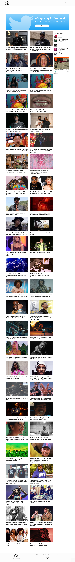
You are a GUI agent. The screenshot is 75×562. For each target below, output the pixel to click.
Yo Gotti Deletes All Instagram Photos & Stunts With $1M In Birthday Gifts (16, 48)
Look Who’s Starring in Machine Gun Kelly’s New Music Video (16, 90)
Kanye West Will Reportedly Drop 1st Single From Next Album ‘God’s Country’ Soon (16, 70)
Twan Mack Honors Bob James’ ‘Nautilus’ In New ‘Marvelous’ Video (16, 171)
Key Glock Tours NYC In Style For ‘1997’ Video (17, 398)
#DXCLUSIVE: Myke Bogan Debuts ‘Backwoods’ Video (15, 459)
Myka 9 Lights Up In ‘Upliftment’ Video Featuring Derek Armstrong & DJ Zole (17, 150)
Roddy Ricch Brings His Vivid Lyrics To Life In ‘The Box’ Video (16, 338)
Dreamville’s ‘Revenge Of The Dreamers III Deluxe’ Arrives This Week (15, 503)
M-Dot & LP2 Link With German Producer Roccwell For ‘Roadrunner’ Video (16, 275)
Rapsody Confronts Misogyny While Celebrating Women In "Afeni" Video (16, 523)
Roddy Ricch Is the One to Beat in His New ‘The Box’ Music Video (40, 338)
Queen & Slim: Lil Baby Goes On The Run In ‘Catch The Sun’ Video (40, 418)
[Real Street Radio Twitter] (37, 21)
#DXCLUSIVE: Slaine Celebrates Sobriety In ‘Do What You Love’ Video (40, 438)
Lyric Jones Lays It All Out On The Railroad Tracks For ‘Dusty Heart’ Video (17, 233)
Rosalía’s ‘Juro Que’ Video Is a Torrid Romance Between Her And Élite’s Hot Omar (17, 439)
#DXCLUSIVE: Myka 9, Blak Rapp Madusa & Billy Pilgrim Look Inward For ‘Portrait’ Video (41, 317)
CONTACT (44, 3)
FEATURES (21, 3)
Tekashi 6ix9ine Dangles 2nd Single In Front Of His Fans (40, 90)
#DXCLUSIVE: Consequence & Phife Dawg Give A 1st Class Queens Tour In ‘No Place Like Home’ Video (41, 378)
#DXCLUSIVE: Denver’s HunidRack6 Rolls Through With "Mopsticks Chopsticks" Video (40, 460)
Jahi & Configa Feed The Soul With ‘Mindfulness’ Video (15, 213)
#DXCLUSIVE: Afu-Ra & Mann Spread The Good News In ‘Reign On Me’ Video (41, 398)
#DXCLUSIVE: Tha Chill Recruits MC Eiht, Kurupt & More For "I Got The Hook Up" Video (40, 481)
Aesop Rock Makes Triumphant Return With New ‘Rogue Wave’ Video (17, 418)
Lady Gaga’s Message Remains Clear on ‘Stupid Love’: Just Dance (17, 357)
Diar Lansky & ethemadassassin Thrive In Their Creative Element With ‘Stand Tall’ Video (41, 150)
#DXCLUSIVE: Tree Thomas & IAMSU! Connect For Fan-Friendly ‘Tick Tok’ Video (41, 296)
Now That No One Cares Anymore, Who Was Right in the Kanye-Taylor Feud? (41, 192)
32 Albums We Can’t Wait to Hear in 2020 (16, 544)
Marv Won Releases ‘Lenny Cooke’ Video (40, 233)
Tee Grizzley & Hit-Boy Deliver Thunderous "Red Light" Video (39, 544)
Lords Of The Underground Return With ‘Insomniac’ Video (40, 502)
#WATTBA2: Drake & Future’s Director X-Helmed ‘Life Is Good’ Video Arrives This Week (41, 524)
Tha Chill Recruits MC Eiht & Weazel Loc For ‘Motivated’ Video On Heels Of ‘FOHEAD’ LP (41, 49)
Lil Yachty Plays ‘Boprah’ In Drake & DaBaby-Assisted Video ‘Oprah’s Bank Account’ (16, 296)
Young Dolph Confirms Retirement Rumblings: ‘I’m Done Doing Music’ (15, 316)
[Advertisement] (37, 9)
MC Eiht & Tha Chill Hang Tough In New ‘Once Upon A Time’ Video (17, 130)
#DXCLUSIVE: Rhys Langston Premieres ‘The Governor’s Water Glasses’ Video (40, 275)
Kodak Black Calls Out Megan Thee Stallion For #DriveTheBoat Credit (40, 253)
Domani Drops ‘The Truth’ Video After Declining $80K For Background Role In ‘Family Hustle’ (41, 70)
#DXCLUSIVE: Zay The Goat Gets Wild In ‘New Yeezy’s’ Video (16, 377)
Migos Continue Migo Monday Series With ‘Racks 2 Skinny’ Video (40, 110)
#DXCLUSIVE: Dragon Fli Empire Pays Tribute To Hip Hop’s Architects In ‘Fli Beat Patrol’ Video (16, 481)
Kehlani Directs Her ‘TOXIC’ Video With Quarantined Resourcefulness (40, 213)
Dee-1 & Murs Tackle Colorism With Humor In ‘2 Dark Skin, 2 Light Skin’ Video (16, 193)
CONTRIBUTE (37, 3)
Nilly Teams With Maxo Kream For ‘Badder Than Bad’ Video (40, 130)
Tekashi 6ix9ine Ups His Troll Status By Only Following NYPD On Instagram (17, 110)
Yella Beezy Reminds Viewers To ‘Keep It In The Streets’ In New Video (41, 357)
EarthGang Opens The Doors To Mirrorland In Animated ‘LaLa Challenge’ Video (39, 172)
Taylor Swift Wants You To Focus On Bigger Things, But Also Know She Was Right (17, 254)
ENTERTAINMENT (29, 3)
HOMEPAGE (15, 3)
